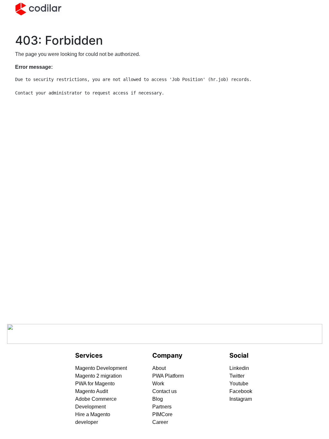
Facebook (240, 391)
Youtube (238, 383)
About (159, 368)
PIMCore (162, 414)
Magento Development (101, 368)
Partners (162, 406)
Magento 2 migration (98, 376)
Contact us (164, 391)
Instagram (240, 399)
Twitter (237, 376)
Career (160, 422)
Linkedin (239, 368)
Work (158, 383)
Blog (157, 399)
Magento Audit (91, 391)
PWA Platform (168, 376)
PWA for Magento (95, 383)
